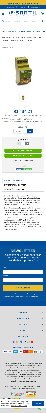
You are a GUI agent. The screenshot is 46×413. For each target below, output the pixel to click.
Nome (5, 268)
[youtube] (32, 342)
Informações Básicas (13, 180)
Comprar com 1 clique (23, 156)
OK (30, 131)
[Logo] (23, 13)
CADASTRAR (23, 287)
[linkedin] (21, 342)
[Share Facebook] (18, 170)
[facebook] (14, 342)
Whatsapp (22, 7)
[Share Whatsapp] (27, 170)
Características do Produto (16, 185)
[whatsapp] (28, 342)
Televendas (10, 7)
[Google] (17, 395)
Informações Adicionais (14, 189)
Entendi (38, 404)
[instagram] (17, 342)
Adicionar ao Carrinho (23, 150)
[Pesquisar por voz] (3, 20)
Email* (5, 276)
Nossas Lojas (35, 7)
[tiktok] (25, 342)
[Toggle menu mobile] (4, 14)
